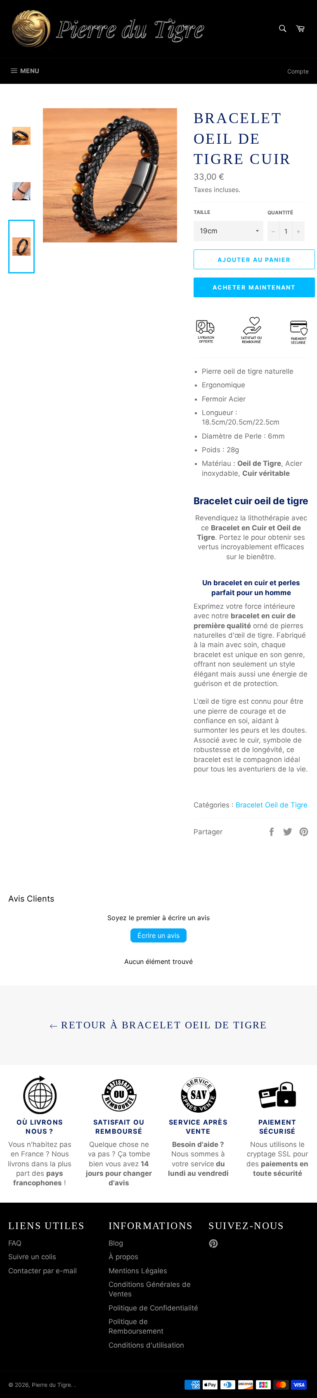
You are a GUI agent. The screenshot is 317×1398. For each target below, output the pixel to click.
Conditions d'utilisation (146, 1345)
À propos (123, 1257)
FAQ (14, 1243)
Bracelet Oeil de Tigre (272, 805)
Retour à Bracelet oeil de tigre (162, 1025)
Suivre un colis (32, 1257)
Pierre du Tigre (51, 1384)
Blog (116, 1243)
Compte (298, 71)
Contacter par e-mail (42, 1271)
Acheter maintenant (254, 287)
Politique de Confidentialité (153, 1308)
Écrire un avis (158, 935)
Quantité (280, 212)
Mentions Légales (138, 1271)
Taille (202, 212)
